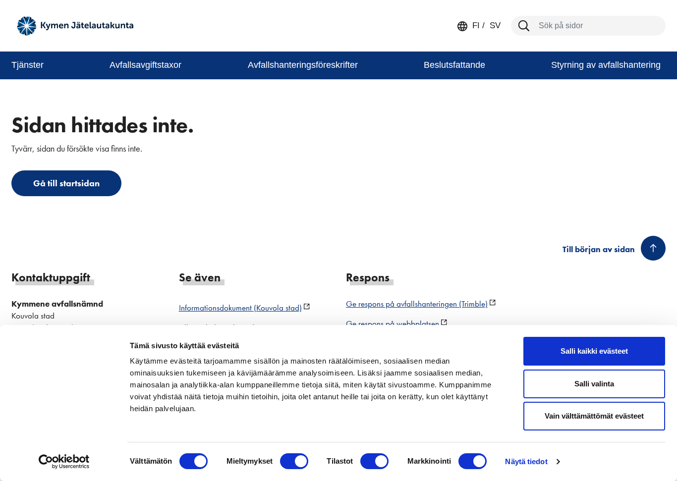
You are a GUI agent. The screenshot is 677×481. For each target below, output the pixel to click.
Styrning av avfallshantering (606, 65)
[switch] (294, 461)
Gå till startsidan (66, 183)
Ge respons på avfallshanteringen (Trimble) (417, 303)
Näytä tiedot (526, 461)
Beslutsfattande (454, 65)
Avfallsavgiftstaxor (145, 65)
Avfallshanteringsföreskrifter (303, 65)
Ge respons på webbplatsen (392, 323)
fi (476, 25)
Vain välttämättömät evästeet (594, 416)
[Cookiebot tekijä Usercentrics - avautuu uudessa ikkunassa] (64, 461)
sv (494, 25)
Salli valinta (594, 383)
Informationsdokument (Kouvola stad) (240, 307)
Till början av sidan (599, 249)
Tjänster (27, 65)
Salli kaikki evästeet (594, 351)
